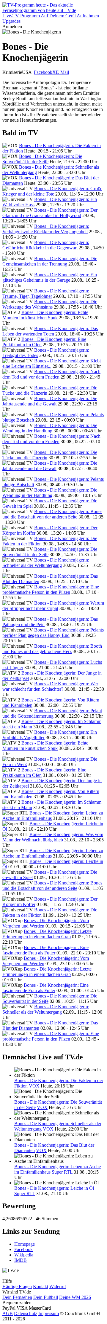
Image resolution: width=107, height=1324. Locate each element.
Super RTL (62, 1171)
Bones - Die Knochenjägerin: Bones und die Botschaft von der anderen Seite (52, 514)
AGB (7, 1313)
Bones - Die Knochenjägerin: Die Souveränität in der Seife (42, 159)
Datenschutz (25, 1313)
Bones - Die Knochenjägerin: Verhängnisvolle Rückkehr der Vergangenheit (45, 229)
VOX (34, 1085)
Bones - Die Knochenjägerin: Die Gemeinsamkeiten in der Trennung (49, 261)
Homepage (24, 1244)
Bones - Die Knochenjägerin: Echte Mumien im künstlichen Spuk (45, 315)
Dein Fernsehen (17, 1297)
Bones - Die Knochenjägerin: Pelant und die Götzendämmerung (52, 713)
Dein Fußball (45, 1297)
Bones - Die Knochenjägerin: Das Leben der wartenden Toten (50, 331)
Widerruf (57, 1286)
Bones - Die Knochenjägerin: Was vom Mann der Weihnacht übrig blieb (52, 837)
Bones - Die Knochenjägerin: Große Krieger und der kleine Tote (52, 191)
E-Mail (62, 72)
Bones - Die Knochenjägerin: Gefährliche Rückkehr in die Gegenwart (45, 245)
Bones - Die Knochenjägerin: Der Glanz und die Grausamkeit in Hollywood (49, 213)
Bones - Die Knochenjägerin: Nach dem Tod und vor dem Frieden (51, 374)
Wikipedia (23, 1254)
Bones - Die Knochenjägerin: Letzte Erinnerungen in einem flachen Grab (47, 934)
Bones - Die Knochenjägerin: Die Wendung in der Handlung (49, 428)
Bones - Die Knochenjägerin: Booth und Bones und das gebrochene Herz (52, 648)
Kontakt (40, 1286)
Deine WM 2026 (75, 1297)
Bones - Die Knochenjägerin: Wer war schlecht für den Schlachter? (50, 686)
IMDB (20, 1260)
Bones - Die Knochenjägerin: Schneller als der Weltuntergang (45, 562)
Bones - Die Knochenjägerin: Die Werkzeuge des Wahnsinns (49, 304)
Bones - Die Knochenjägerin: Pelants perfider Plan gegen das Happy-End (53, 632)
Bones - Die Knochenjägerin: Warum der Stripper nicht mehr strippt (53, 605)
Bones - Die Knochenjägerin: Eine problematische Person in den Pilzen (50, 589)
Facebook (43, 72)
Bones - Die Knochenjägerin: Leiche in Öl (54, 1188)
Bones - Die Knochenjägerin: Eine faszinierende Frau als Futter (45, 950)
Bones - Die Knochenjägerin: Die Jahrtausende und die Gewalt (49, 401)
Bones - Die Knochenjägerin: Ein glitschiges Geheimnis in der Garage (49, 277)
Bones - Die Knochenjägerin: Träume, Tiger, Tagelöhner (45, 293)
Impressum (48, 1313)
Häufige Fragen (17, 1286)
